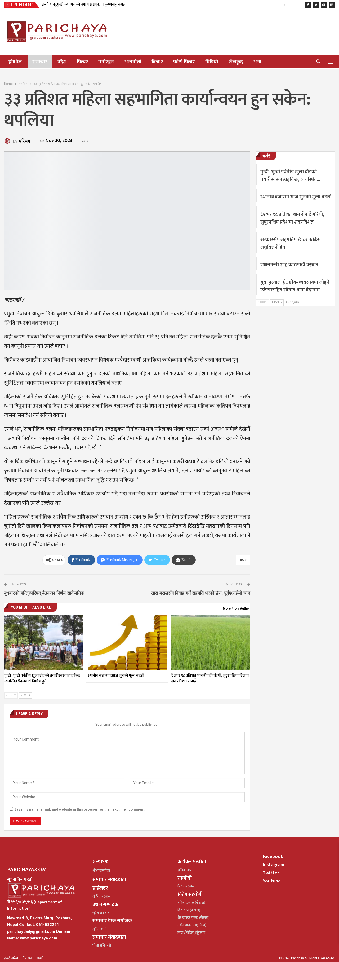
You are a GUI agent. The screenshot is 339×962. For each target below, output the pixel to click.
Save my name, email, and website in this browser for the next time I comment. (79, 809)
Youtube (272, 881)
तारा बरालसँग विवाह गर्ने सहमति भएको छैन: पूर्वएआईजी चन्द (200, 593)
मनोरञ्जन (106, 62)
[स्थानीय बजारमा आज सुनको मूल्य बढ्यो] (127, 642)
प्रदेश (61, 62)
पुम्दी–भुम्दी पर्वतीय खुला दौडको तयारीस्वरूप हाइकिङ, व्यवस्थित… (290, 176)
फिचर (82, 62)
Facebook (273, 857)
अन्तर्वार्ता (132, 62)
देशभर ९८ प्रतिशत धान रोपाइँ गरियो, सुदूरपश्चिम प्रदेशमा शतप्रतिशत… (292, 218)
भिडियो (211, 62)
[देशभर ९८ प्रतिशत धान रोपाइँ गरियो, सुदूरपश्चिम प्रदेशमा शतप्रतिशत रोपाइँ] (210, 642)
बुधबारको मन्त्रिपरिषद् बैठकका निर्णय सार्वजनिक (44, 593)
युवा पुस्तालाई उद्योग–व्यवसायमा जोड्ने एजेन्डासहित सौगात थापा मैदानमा (294, 286)
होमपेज (15, 62)
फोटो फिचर (184, 62)
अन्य (257, 62)
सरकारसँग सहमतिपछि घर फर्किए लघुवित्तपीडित (290, 243)
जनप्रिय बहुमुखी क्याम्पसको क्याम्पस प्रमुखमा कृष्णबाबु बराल (84, 4)
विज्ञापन (28, 958)
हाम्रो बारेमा (11, 958)
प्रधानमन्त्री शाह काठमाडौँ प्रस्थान (289, 265)
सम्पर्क (40, 958)
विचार (157, 62)
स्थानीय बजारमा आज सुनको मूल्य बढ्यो (295, 197)
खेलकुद (236, 62)
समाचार (39, 62)
